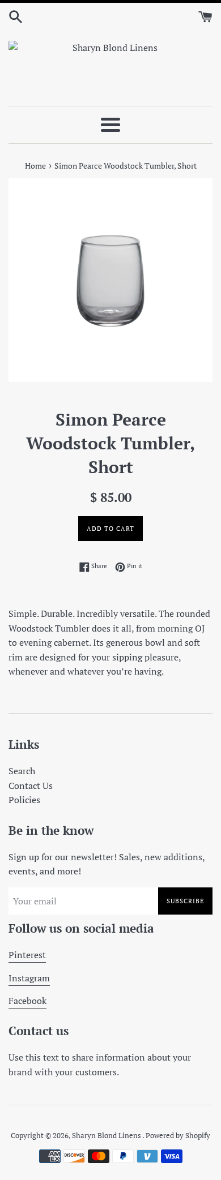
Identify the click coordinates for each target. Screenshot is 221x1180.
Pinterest (27, 955)
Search (21, 771)
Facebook (27, 1000)
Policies (24, 799)
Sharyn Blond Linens (107, 1135)
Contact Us (30, 785)
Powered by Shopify (178, 1135)
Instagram (29, 978)
